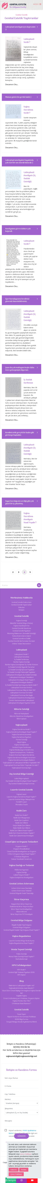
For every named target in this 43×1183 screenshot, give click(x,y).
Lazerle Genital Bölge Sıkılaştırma (21, 799)
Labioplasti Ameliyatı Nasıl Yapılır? (21, 680)
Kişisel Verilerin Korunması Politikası (21, 1017)
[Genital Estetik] (14, 6)
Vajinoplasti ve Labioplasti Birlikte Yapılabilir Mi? (21, 763)
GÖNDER (21, 1136)
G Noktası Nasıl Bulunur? (21, 1003)
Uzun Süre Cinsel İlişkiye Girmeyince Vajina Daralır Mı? (21, 992)
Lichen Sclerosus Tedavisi (21, 891)
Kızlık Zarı (21, 811)
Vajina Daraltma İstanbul (21, 734)
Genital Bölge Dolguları (21, 927)
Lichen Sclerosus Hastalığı (21, 888)
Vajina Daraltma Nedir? (21, 729)
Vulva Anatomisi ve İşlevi (21, 636)
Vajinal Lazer (22, 794)
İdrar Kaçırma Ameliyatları (21, 909)
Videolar (21, 607)
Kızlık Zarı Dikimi (21, 823)
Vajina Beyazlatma (21, 936)
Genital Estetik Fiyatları (22, 631)
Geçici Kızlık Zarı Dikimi (21, 825)
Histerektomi (21, 911)
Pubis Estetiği (21, 954)
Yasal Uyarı (21, 1014)
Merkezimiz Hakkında (21, 598)
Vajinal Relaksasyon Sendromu (21, 750)
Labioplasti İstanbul (21, 657)
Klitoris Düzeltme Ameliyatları (21, 716)
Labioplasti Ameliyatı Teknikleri (22, 677)
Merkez (8, 1099)
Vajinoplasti (21, 725)
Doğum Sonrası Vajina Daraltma (21, 755)
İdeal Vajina (21, 742)
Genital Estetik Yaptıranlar (21, 605)
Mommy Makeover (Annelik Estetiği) (21, 633)
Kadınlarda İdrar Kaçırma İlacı (21, 906)
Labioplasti (21, 650)
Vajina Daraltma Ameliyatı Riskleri (21, 760)
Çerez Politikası (25, 1154)
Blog (21, 981)
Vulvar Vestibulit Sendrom (21, 859)
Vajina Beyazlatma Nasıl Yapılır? (21, 943)
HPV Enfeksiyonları (21, 965)
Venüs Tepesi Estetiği (21, 949)
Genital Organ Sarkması (21, 747)
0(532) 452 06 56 (21, 1047)
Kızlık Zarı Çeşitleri (21, 820)
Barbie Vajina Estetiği (21, 662)
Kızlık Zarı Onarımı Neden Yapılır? (22, 833)
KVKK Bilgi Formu (21, 1019)
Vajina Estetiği (21, 620)
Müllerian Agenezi (21, 870)
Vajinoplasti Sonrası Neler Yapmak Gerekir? (21, 765)
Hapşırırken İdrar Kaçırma (21, 904)
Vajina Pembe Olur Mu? (22, 1001)
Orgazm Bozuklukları (21, 849)
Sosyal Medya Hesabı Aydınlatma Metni (21, 1022)
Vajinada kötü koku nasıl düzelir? (21, 988)
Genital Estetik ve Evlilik (21, 638)
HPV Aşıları (21, 975)
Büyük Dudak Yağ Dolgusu (21, 925)
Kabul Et (14, 1170)
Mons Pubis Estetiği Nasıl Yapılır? (21, 956)
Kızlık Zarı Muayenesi (21, 818)
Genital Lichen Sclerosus (21, 884)
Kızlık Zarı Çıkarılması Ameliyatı (21, 836)
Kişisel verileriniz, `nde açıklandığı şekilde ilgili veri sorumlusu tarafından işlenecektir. (23, 1130)
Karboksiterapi (21, 959)
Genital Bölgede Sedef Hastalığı (21, 893)
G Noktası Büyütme (21, 856)
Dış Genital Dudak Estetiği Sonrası (21, 783)
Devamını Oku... (11, 84)
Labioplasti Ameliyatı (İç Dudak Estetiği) (21, 675)
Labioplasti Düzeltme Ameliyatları (21, 698)
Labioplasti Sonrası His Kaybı (21, 695)
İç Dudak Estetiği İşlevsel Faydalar (22, 670)
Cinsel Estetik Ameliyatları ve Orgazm (21, 851)
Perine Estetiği (21, 739)
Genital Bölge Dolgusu (21, 920)
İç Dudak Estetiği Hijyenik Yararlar (21, 667)
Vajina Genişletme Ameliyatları (21, 877)
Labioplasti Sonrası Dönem (21, 687)
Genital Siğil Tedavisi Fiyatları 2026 (21, 972)
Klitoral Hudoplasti (21, 713)
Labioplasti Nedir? (21, 654)
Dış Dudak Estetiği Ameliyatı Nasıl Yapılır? (21, 781)
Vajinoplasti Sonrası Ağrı (21, 768)
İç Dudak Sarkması (21, 659)
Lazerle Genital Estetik (21, 790)
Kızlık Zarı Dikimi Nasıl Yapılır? (21, 830)
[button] (37, 4)
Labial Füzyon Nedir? (21, 875)
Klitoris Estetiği (21, 709)
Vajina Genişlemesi (21, 745)
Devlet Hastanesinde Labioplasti (21, 700)
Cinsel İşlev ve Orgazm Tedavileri (21, 842)
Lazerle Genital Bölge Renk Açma (21, 941)
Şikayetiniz (9, 1108)
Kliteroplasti (21, 719)
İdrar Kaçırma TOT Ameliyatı (22, 914)
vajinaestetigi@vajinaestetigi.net (21, 1056)
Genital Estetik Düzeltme (21, 628)
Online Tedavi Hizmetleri (21, 644)
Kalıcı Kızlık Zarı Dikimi (21, 828)
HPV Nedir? (21, 970)
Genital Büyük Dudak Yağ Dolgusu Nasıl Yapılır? (22, 930)
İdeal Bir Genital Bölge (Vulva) (21, 623)
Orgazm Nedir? (21, 846)
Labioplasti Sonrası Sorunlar (21, 693)
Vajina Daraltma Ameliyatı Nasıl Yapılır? (21, 732)
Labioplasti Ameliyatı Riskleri (21, 682)
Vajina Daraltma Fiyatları (21, 737)
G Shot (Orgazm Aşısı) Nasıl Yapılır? (21, 854)
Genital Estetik (21, 616)
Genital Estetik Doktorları (21, 602)
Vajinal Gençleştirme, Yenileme (22, 752)
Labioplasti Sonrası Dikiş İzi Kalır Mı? (21, 690)
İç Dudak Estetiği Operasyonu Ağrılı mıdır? (21, 685)
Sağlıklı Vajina (21, 996)
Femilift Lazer (21, 802)
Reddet (23, 1170)
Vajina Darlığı (22, 872)
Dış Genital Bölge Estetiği (21, 774)
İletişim (21, 610)
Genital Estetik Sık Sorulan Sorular (21, 641)
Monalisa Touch (21, 804)
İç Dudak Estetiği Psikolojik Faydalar (21, 672)
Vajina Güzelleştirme (21, 626)
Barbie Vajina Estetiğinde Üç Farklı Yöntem (21, 664)
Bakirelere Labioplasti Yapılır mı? (21, 985)
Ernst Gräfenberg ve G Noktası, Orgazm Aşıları (21, 998)
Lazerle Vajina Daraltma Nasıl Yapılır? (21, 797)
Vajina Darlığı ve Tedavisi (21, 865)
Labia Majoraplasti (21, 778)
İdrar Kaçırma (21, 899)
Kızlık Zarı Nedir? (21, 815)
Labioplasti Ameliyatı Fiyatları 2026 (21, 703)
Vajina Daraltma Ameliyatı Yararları (21, 757)
